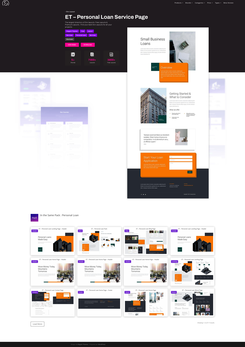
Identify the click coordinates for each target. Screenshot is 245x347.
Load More (37, 324)
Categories (199, 3)
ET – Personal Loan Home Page (146, 290)
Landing (174, 261)
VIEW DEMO (72, 45)
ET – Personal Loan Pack (99, 229)
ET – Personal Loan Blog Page (145, 229)
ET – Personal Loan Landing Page (192, 259)
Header (34, 231)
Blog (126, 231)
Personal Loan (81, 35)
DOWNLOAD (88, 45)
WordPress (101, 344)
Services (69, 35)
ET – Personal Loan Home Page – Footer (99, 290)
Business (69, 39)
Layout (90, 31)
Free (82, 31)
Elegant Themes (72, 31)
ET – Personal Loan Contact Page (52, 290)
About (174, 292)
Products (178, 3)
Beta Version (229, 3)
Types (217, 3)
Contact (34, 292)
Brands (188, 3)
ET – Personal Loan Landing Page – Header (53, 229)
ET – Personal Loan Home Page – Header (52, 259)
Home (127, 292)
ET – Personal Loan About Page (192, 290)
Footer (81, 292)
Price (209, 3)
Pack (80, 231)
